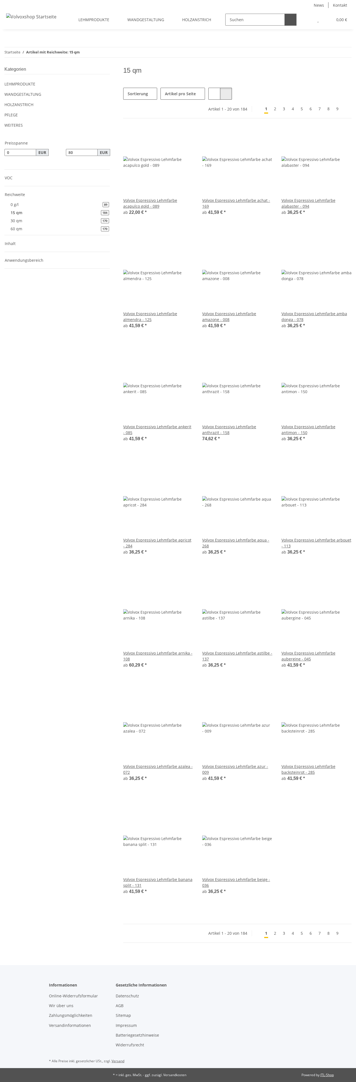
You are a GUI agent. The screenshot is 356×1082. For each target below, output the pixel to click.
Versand (118, 1061)
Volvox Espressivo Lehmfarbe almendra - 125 (150, 316)
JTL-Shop (327, 1075)
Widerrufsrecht (130, 1044)
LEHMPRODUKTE (19, 84)
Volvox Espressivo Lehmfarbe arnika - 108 (157, 656)
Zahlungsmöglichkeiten (70, 1015)
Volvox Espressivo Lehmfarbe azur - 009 (235, 769)
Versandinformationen (70, 1025)
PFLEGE (11, 114)
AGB (119, 1005)
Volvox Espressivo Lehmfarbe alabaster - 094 (308, 203)
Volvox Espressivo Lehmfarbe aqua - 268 (235, 543)
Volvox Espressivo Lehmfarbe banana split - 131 (157, 882)
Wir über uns (61, 1005)
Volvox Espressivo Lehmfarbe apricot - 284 (157, 543)
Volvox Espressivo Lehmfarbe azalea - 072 (158, 769)
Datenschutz (127, 995)
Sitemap (123, 1015)
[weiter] (347, 109)
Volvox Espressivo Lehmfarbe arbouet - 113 (316, 543)
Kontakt (340, 5)
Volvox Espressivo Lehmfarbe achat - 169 (236, 203)
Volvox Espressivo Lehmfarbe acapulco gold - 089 (150, 203)
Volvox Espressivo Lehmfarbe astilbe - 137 (237, 656)
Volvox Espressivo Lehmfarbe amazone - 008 (229, 316)
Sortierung (138, 93)
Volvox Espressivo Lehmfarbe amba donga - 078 (314, 316)
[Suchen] (290, 20)
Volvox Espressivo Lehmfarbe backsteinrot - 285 (308, 769)
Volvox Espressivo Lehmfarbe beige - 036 (236, 882)
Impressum (126, 1025)
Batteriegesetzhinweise (137, 1035)
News (319, 5)
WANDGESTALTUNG (22, 94)
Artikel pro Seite (180, 93)
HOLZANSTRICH (18, 104)
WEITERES (13, 125)
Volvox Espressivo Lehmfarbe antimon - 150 (308, 429)
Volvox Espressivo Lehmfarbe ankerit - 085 (157, 429)
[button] (307, 19)
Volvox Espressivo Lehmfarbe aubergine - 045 (308, 656)
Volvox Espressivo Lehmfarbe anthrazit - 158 (229, 429)
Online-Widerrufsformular (73, 995)
